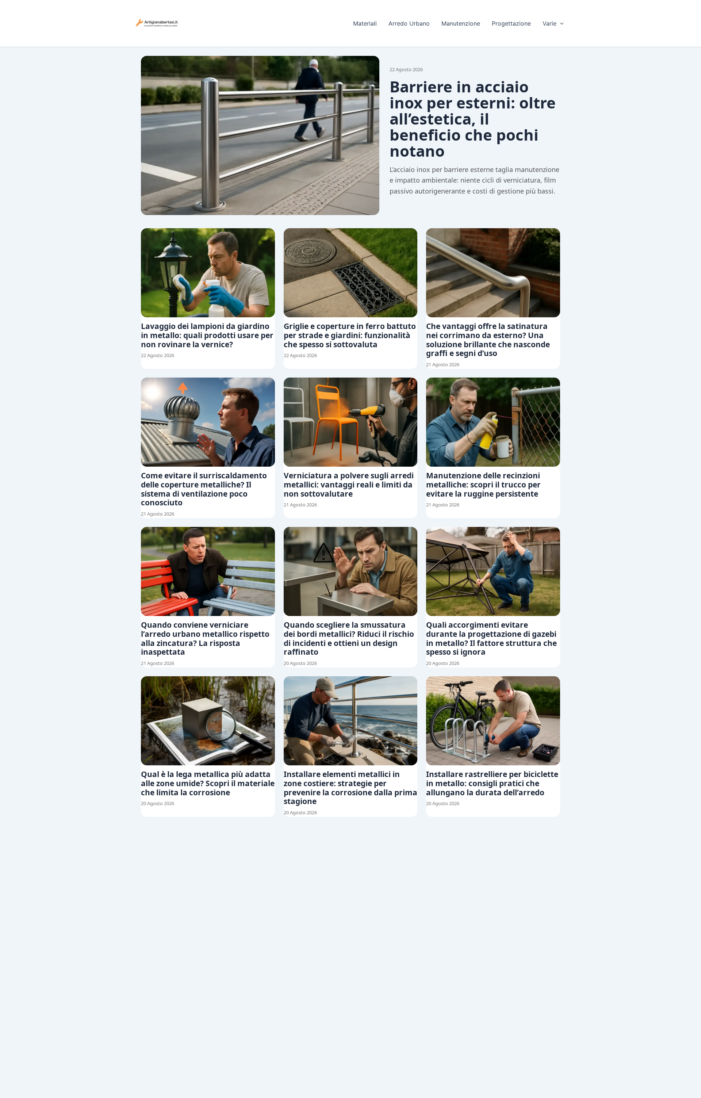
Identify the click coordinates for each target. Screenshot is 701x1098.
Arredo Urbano (409, 23)
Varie (549, 23)
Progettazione (511, 23)
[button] (560, 23)
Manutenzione (460, 23)
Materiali (365, 23)
